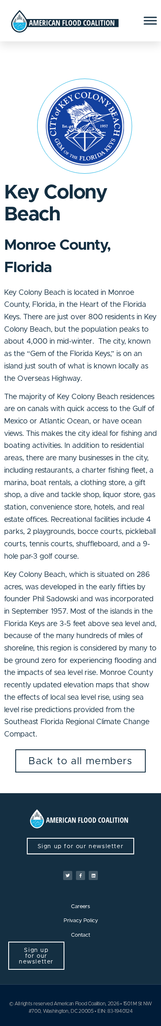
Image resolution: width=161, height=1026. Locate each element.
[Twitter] (67, 875)
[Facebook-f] (80, 875)
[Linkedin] (93, 875)
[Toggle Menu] (150, 20)
